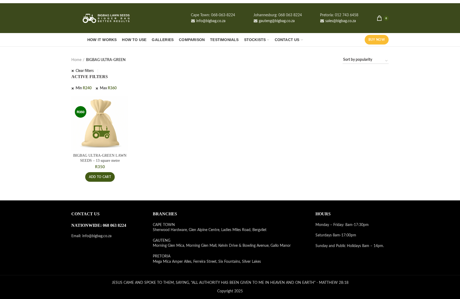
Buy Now (376, 39)
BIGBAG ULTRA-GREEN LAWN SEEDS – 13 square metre (99, 157)
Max (108, 88)
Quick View (124, 105)
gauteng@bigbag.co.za (276, 21)
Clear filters (85, 71)
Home (76, 60)
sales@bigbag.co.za (340, 21)
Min (84, 88)
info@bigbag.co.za (210, 21)
